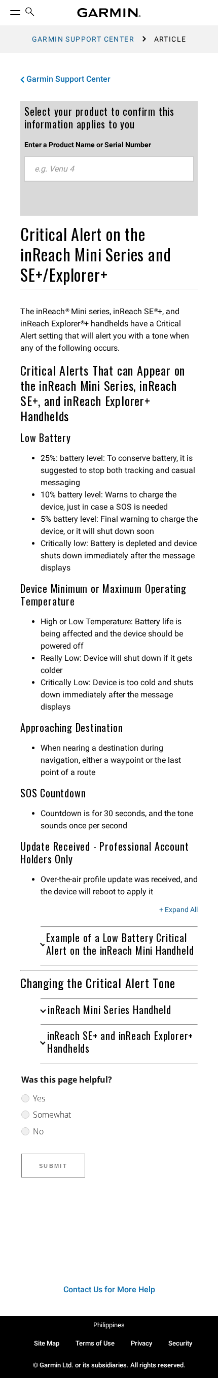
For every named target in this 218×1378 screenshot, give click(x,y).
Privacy (141, 1343)
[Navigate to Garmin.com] (109, 12)
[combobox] (109, 169)
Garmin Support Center (83, 39)
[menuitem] (30, 13)
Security (180, 1343)
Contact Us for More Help (109, 1289)
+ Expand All (178, 910)
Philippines (109, 1325)
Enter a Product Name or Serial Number (87, 145)
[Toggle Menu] (6, 10)
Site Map (46, 1343)
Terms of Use (95, 1343)
